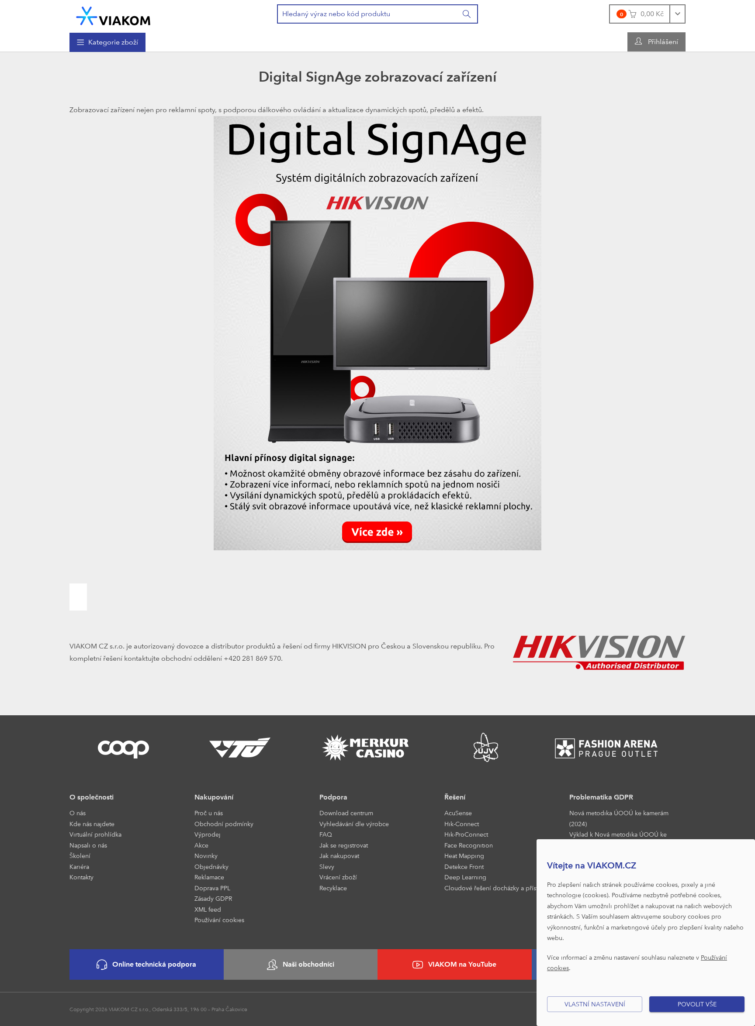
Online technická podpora (154, 964)
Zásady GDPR (213, 898)
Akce (201, 845)
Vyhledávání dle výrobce (354, 823)
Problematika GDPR (601, 797)
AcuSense (458, 813)
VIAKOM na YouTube (462, 964)
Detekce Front (464, 866)
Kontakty (81, 877)
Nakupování (213, 797)
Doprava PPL (212, 888)
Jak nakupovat (339, 855)
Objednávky (211, 866)
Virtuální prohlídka (95, 834)
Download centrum (346, 813)
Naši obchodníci (308, 964)
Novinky (206, 855)
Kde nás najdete (91, 823)
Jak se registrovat (343, 845)
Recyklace (333, 888)
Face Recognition (468, 845)
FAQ (325, 834)
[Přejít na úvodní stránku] (113, 16)
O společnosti (91, 797)
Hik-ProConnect (466, 834)
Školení (79, 855)
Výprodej (207, 834)
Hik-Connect (461, 823)
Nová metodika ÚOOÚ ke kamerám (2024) (618, 818)
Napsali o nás (88, 845)
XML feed (207, 909)
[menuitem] (107, 42)
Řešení (454, 797)
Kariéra (79, 866)
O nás (77, 813)
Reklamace (209, 877)
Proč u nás (208, 813)
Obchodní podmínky (223, 823)
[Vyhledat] (467, 14)
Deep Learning (465, 877)
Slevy (326, 866)
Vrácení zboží (338, 877)
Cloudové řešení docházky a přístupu (496, 888)
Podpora (333, 797)
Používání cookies (219, 919)
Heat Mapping (464, 855)
